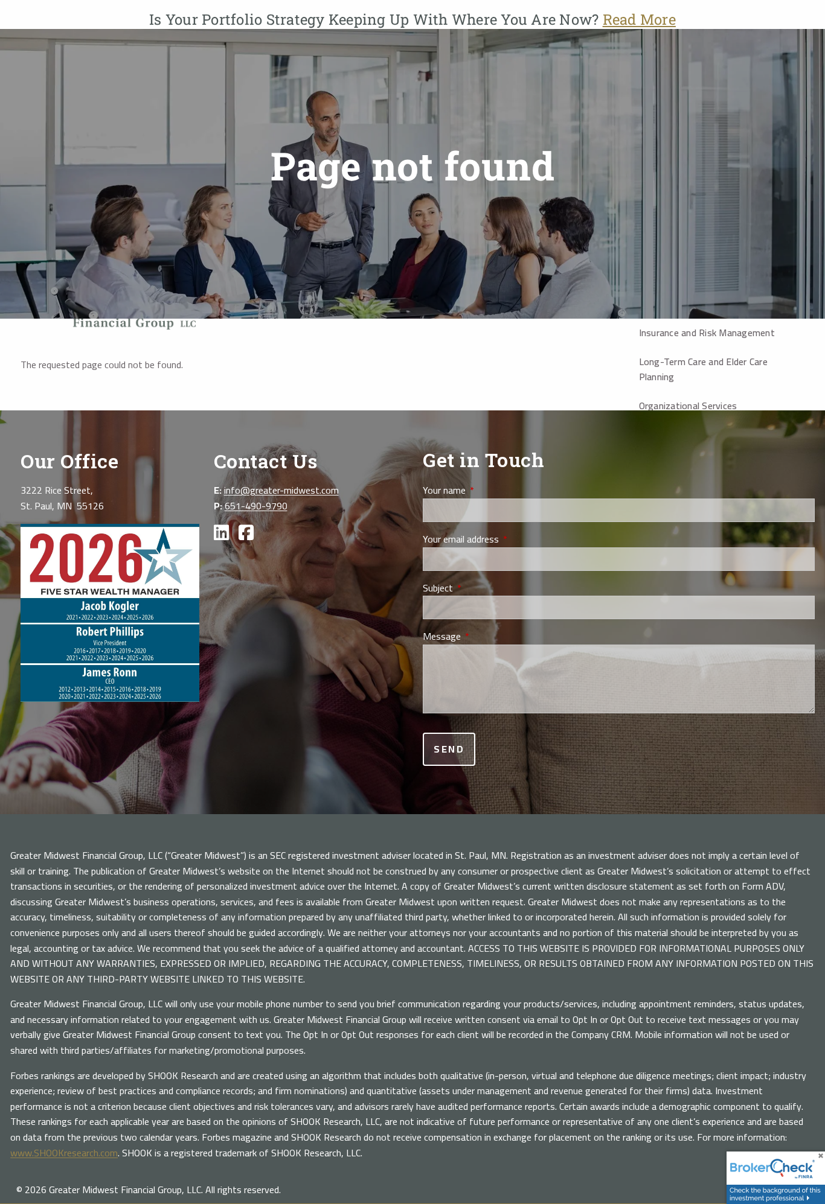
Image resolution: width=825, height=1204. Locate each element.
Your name (487, 490)
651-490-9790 (256, 506)
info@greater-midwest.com (281, 490)
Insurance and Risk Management (707, 332)
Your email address (503, 539)
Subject (480, 588)
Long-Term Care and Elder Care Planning (703, 369)
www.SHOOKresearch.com (64, 1153)
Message (484, 637)
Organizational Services (688, 406)
